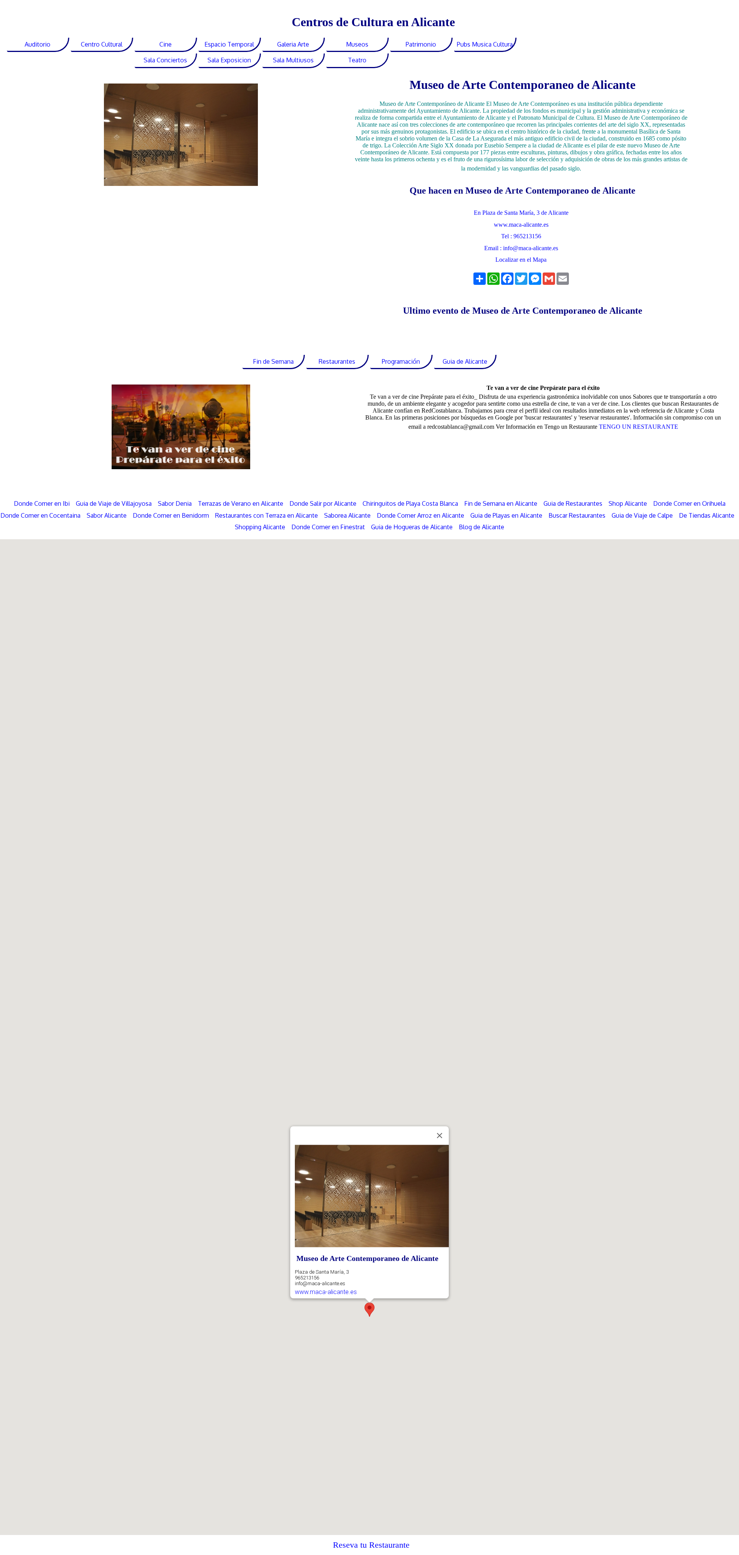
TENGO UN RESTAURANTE (638, 426)
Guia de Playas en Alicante (506, 515)
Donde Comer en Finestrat (328, 527)
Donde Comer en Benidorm (171, 515)
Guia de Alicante (465, 361)
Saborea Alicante (347, 515)
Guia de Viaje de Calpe (642, 515)
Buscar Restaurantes (576, 515)
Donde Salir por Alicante (322, 503)
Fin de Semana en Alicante (500, 503)
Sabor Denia (175, 503)
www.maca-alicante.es (521, 224)
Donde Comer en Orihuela (689, 503)
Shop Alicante (628, 503)
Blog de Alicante (481, 527)
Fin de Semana (273, 361)
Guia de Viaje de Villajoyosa (114, 503)
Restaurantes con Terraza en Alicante (266, 515)
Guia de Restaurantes (572, 503)
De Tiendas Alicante (706, 515)
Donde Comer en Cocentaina (40, 515)
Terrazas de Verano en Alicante (241, 503)
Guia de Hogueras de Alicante (412, 527)
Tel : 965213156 (521, 236)
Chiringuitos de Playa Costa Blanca (410, 503)
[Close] (439, 1135)
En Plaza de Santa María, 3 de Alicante (521, 212)
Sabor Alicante (107, 515)
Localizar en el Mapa (521, 259)
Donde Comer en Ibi (42, 503)
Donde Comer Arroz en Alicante (420, 515)
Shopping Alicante (260, 527)
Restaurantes (337, 361)
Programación (401, 361)
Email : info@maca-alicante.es (521, 248)
